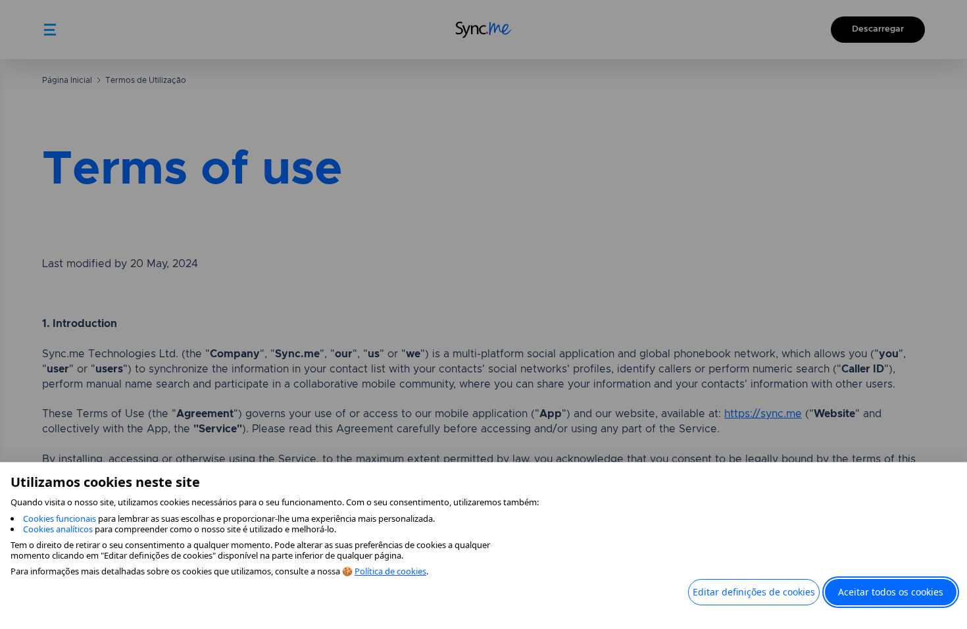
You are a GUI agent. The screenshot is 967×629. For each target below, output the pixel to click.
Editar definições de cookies (754, 592)
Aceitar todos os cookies (890, 592)
